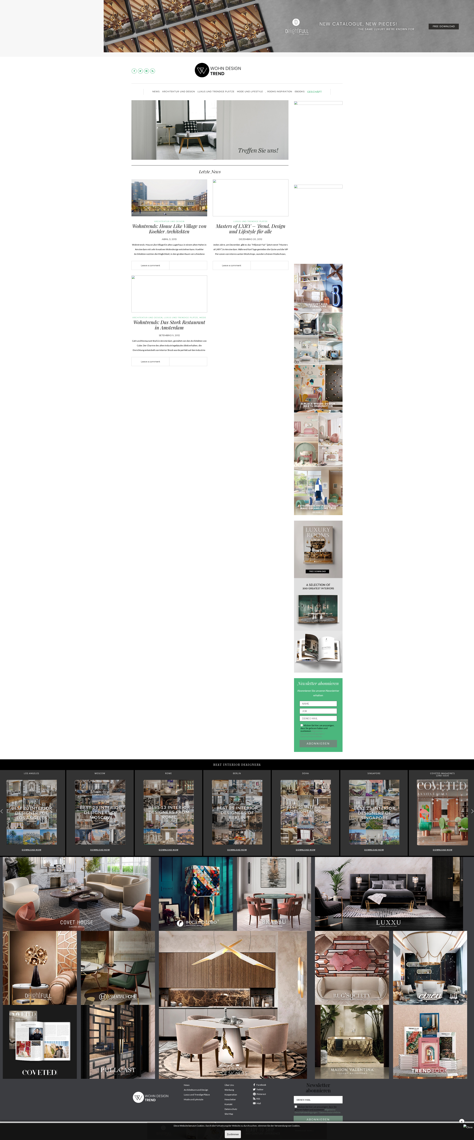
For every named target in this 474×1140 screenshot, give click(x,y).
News (156, 91)
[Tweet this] (188, 265)
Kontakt (228, 1104)
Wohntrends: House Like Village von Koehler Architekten (169, 229)
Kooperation (231, 1094)
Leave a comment (150, 265)
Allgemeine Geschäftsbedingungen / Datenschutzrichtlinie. (313, 734)
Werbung (229, 1089)
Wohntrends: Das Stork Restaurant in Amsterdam (169, 325)
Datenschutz (231, 1109)
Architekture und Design (196, 1089)
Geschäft (314, 91)
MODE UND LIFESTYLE (250, 91)
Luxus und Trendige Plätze (197, 1094)
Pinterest (261, 1094)
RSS (258, 1098)
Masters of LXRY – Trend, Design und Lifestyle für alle (250, 229)
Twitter (259, 1089)
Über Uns (229, 1085)
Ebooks (300, 91)
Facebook (261, 1084)
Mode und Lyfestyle (193, 1099)
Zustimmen (233, 1134)
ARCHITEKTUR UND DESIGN (178, 91)
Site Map (229, 1113)
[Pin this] (193, 265)
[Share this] (182, 265)
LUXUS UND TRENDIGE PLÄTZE (216, 91)
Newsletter (230, 1099)
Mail (259, 1103)
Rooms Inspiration (279, 91)
